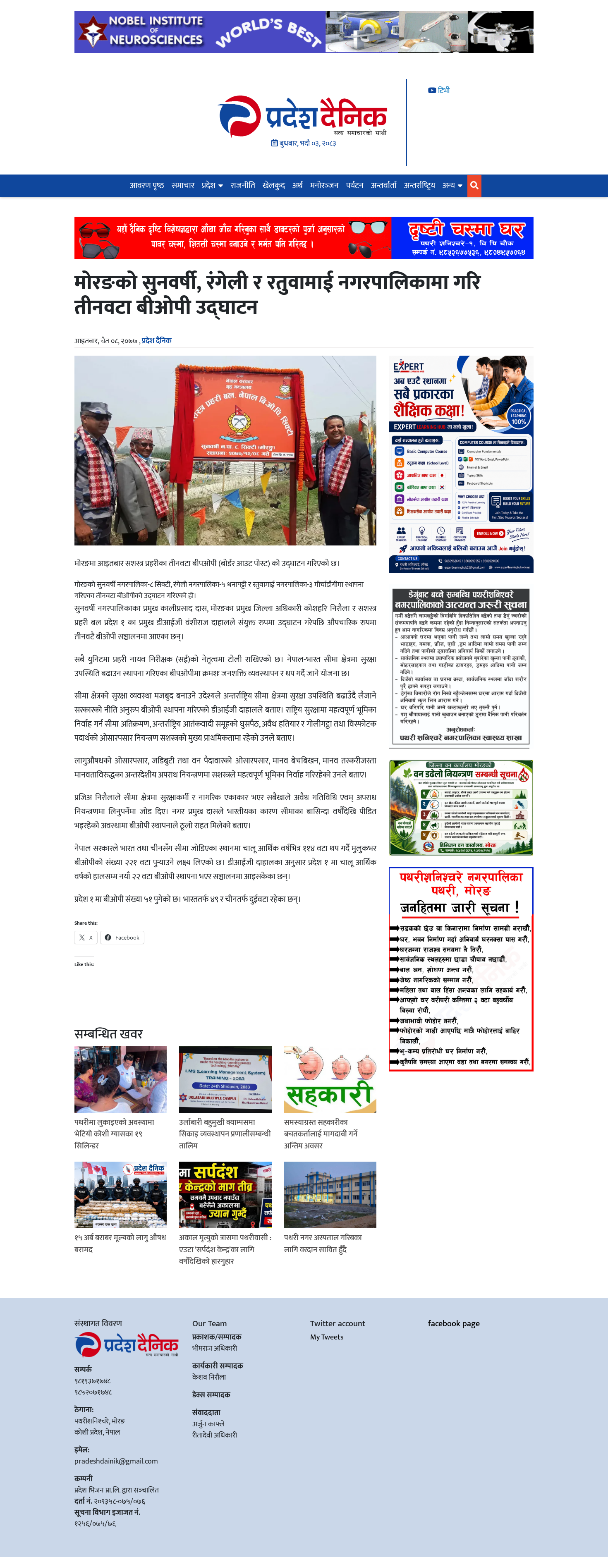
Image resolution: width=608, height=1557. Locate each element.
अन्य (449, 186)
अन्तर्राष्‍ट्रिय (419, 186)
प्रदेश (208, 186)
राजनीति (243, 186)
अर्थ (297, 186)
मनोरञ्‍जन (324, 186)
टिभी (443, 91)
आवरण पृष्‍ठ (147, 186)
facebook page (454, 1324)
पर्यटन (355, 186)
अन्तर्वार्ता (384, 186)
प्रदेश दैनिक (157, 341)
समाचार (183, 186)
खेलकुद (274, 186)
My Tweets (326, 1337)
